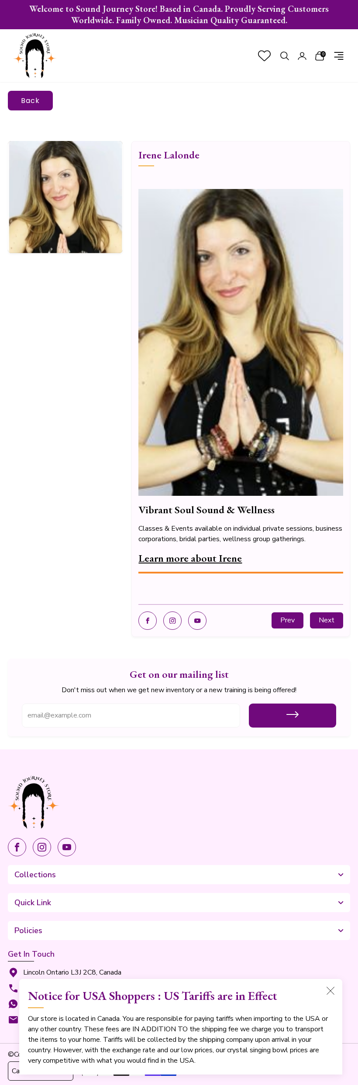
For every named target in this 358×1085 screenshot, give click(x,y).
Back (30, 101)
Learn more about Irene (190, 558)
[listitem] (179, 14)
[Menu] (339, 56)
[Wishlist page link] (264, 55)
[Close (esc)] (330, 991)
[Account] (302, 55)
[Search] (284, 55)
